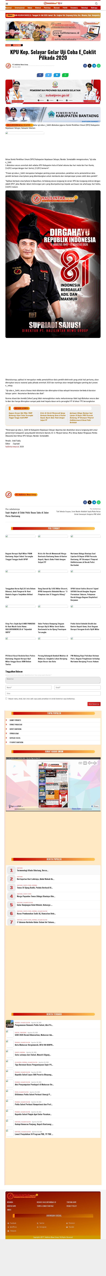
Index (9, 1210)
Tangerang (23, 1032)
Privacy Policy (72, 1206)
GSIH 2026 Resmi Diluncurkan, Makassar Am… (34, 1035)
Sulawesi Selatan (28, 902)
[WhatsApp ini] (99, 66)
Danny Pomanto (15, 720)
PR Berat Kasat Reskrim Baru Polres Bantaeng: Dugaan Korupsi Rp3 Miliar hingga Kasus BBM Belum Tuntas (20, 660)
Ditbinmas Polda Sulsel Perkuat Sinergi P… (33, 1094)
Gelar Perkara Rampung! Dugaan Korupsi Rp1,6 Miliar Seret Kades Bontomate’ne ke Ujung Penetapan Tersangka (52, 627)
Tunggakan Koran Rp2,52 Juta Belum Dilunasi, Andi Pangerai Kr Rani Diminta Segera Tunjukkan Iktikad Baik (20, 592)
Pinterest (72, 1223)
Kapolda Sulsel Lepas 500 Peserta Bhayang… (34, 1074)
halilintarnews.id (12, 447)
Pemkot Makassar (16, 725)
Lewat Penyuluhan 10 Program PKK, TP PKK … (34, 1134)
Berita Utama (27, 885)
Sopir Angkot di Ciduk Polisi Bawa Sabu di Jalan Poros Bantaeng (27, 512)
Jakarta (17, 1052)
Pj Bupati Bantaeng (16, 742)
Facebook (13, 1223)
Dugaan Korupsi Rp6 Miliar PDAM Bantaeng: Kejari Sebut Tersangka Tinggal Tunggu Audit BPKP (21, 415)
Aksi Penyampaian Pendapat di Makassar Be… (34, 1084)
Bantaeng (20, 868)
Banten (17, 1032)
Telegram (13, 1231)
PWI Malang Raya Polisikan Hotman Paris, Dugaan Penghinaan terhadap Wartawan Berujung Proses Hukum (85, 658)
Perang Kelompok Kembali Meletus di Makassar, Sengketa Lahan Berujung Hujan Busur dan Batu (53, 658)
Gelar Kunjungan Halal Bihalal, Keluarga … (34, 905)
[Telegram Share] (94, 66)
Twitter (41, 1223)
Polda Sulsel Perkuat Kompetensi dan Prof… (33, 1104)
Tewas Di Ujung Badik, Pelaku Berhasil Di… (35, 887)
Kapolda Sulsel (15, 738)
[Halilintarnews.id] (53, 3)
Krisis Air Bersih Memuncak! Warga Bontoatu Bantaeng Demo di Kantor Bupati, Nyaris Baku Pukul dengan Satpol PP (52, 557)
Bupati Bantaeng (15, 729)
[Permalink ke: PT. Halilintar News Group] (11, 66)
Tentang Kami (71, 1202)
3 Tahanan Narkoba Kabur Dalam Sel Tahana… (36, 922)
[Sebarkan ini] (85, 66)
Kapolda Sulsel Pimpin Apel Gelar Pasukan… (33, 1114)
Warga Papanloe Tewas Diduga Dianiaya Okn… (36, 896)
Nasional (22, 1052)
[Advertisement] (53, 359)
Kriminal (34, 885)
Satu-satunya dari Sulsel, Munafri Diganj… (33, 1054)
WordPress (13, 1227)
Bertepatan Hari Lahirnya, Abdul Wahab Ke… (35, 879)
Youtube (71, 1227)
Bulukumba (18, 1062)
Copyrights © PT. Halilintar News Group (46, 1237)
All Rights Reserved (66, 1237)
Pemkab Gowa (14, 733)
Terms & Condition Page (45, 1206)
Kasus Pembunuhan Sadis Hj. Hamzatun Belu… (36, 913)
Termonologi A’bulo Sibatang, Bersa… (32, 870)
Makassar (17, 1022)
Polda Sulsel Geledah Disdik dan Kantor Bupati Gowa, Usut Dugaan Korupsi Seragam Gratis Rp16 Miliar (85, 626)
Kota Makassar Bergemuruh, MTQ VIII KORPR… (34, 1045)
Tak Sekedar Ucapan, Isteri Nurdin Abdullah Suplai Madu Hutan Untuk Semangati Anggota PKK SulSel (78, 511)
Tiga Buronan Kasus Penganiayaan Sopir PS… (34, 1064)
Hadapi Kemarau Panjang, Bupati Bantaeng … (34, 1124)
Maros (16, 1092)
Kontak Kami (11, 1206)
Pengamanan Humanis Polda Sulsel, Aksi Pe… (34, 1025)
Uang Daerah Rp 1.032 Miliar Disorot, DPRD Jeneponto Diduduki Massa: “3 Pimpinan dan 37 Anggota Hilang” (53, 591)
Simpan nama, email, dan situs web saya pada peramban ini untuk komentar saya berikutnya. (41, 699)
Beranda (10, 1202)
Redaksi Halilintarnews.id (46, 1202)
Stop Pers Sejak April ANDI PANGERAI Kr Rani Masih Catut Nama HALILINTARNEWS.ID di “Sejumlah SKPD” (20, 627)
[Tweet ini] (90, 66)
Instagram (42, 1227)
